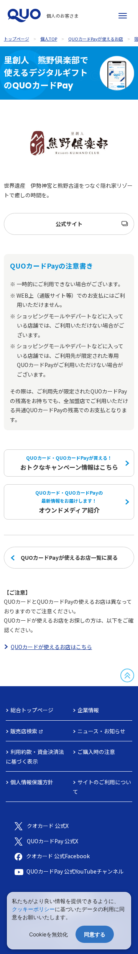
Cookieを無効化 (48, 934)
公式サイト (69, 224)
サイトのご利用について (102, 786)
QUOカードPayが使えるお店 (95, 39)
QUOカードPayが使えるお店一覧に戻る (69, 557)
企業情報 (88, 710)
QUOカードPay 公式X (52, 841)
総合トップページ (31, 710)
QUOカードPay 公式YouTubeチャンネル (74, 871)
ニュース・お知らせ (101, 731)
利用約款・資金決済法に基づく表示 (35, 756)
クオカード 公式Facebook (58, 856)
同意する (94, 934)
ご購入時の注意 (96, 752)
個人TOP (48, 39)
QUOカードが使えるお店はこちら (51, 647)
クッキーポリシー (33, 909)
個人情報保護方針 (31, 782)
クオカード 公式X (48, 825)
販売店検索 (23, 731)
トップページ (16, 39)
